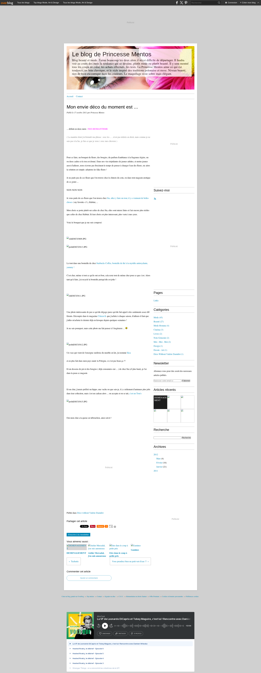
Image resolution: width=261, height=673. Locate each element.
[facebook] (177, 2)
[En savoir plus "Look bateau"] (187, 416)
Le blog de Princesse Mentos (111, 54)
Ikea (129, 352)
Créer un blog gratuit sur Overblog (73, 596)
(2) (158, 333)
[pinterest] (186, 2)
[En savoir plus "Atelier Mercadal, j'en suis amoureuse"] (174, 402)
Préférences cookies (192, 596)
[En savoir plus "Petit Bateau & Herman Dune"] (174, 416)
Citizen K (102, 316)
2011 (156, 470)
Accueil (70, 96)
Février (159, 462)
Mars (158, 458)
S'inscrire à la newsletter (78, 535)
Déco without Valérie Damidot (90, 512)
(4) (161, 325)
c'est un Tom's (135, 393)
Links (156, 300)
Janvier (159, 466)
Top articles (90, 596)
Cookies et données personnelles (172, 596)
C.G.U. (121, 596)
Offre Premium (154, 596)
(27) (159, 321)
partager (122, 633)
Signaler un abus (110, 596)
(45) (158, 317)
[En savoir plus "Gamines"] (160, 416)
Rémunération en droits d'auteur (136, 596)
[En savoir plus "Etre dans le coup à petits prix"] (187, 402)
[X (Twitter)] (181, 2)
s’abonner (106, 633)
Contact (79, 96)
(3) (158, 329)
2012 (156, 454)
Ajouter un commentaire (89, 578)
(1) (158, 345)
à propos (137, 633)
